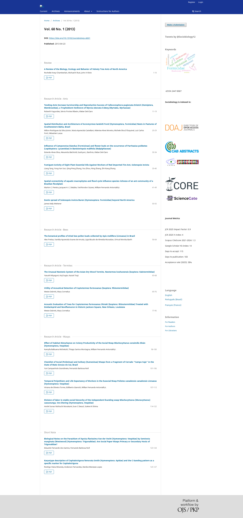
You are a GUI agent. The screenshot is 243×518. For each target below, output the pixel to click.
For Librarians (171, 330)
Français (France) (173, 305)
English (168, 295)
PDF (50, 77)
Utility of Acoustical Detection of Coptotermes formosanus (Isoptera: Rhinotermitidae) (86, 288)
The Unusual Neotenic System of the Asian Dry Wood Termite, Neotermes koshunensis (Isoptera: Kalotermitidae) (99, 271)
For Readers (170, 322)
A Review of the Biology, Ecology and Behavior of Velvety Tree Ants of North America (85, 69)
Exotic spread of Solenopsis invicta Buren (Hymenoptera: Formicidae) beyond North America (89, 200)
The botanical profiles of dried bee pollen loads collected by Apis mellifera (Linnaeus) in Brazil (89, 236)
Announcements (72, 11)
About (87, 11)
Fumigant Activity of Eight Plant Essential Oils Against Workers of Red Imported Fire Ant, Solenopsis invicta (96, 164)
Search (197, 11)
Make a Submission (175, 25)
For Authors (170, 326)
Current (43, 11)
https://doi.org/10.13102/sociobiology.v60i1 (69, 38)
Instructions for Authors (108, 11)
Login (200, 2)
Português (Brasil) (173, 299)
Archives (56, 11)
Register (191, 2)
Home (46, 20)
